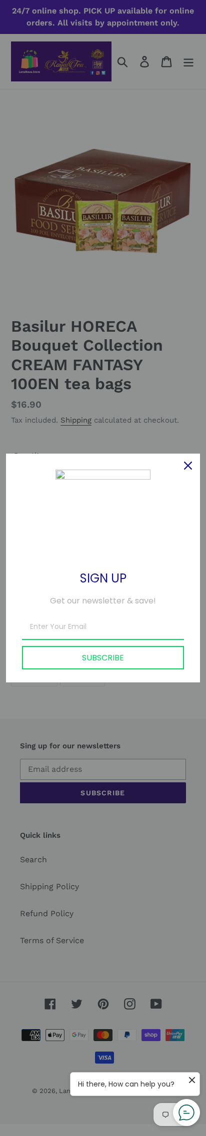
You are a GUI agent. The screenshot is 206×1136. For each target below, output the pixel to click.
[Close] (188, 466)
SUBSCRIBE (103, 657)
